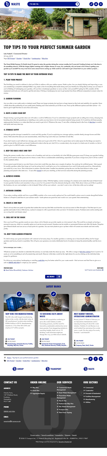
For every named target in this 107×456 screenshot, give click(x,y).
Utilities (87, 402)
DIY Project (11, 58)
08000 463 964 (14, 262)
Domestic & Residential (93, 393)
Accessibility (59, 435)
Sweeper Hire (63, 409)
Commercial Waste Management (64, 389)
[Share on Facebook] (96, 359)
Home (9, 358)
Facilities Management (92, 396)
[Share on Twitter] (90, 359)
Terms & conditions (47, 435)
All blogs (50, 277)
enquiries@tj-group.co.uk (12, 421)
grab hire (41, 260)
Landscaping (36, 58)
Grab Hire (26, 58)
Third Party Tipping (65, 412)
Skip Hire (35, 387)
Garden (19, 58)
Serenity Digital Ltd (65, 442)
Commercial (89, 387)
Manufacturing (90, 399)
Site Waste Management (67, 406)
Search (74, 435)
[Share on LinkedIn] (101, 359)
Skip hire (45, 58)
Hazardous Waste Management (64, 397)
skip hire (92, 122)
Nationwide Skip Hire (66, 404)
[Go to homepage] (12, 4)
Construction (89, 390)
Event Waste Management (67, 393)
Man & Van (62, 401)
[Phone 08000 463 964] (91, 4)
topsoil (39, 170)
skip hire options (85, 252)
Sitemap (67, 435)
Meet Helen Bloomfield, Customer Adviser (19, 270)
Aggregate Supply (38, 393)
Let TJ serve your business (93, 270)
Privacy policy (35, 435)
